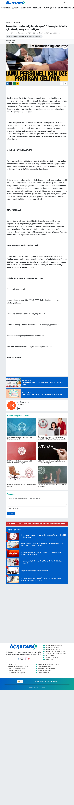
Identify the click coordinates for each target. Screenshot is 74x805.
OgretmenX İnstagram (14, 671)
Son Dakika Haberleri (52, 657)
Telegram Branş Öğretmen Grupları (17, 666)
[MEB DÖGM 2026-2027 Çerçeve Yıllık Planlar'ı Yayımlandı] (21, 427)
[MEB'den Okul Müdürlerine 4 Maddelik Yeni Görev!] (21, 475)
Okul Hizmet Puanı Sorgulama (16, 673)
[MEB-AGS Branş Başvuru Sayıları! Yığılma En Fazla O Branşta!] (52, 451)
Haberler (9, 22)
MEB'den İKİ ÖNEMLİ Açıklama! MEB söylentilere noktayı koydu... (19, 462)
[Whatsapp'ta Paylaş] (14, 83)
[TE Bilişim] (11, 405)
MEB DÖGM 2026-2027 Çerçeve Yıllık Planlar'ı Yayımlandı (19, 438)
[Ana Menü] (67, 3)
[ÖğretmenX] (16, 2)
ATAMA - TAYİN (26, 8)
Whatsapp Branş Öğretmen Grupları (48, 664)
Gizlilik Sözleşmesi (43, 673)
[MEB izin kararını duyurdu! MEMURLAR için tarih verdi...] (52, 475)
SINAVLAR (37, 8)
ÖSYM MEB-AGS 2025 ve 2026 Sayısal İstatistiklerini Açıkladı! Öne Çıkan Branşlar (52, 438)
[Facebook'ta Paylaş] (7, 83)
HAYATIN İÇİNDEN (49, 8)
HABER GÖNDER (12, 664)
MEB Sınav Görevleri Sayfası (46, 668)
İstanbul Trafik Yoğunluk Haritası (55, 651)
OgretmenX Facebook (44, 666)
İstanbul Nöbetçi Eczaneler (54, 645)
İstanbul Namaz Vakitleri (53, 649)
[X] (21, 658)
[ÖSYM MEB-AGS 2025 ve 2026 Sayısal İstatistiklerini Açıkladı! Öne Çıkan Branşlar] (52, 427)
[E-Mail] (18, 408)
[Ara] (64, 3)
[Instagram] (25, 658)
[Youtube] (28, 658)
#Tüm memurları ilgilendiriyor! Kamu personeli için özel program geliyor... (24, 36)
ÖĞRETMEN (5, 8)
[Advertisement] (37, 613)
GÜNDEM (15, 8)
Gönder (11, 513)
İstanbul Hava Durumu (52, 647)
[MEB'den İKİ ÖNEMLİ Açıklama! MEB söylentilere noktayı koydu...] (21, 451)
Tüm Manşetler (50, 655)
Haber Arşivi (49, 659)
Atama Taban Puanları (44, 671)
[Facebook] (18, 658)
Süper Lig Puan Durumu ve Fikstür (56, 653)
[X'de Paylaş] (10, 83)
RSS (20, 681)
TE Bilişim (21, 404)
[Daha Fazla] (17, 83)
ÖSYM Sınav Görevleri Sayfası (16, 668)
